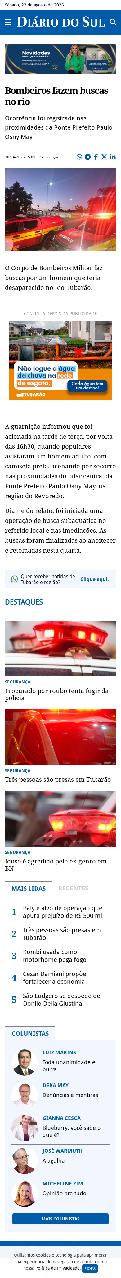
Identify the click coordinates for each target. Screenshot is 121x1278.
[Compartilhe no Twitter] (104, 157)
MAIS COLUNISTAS (60, 1218)
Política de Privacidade (57, 1268)
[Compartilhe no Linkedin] (112, 157)
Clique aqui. (94, 579)
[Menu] (8, 22)
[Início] (60, 24)
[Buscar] (113, 22)
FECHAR (90, 1268)
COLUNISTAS (30, 1033)
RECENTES (73, 888)
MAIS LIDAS (28, 888)
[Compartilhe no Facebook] (95, 157)
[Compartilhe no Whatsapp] (79, 157)
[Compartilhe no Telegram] (87, 157)
